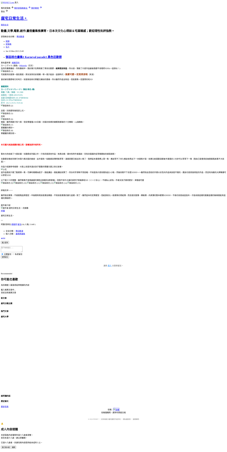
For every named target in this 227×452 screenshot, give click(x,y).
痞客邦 (14, 224)
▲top (3, 238)
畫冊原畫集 (20, 234)
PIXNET (95, 419)
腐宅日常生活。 (14, 18)
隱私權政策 (127, 419)
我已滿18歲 (6, 447)
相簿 (7, 41)
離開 (13, 447)
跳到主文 (5, 25)
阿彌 (3, 211)
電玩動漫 (20, 37)
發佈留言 (5, 257)
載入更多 (5, 243)
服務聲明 (136, 419)
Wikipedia (23, 66)
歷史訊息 (5, 407)
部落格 (8, 44)
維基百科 (16, 63)
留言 (19, 224)
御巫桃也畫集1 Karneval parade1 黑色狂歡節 (34, 57)
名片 (7, 47)
